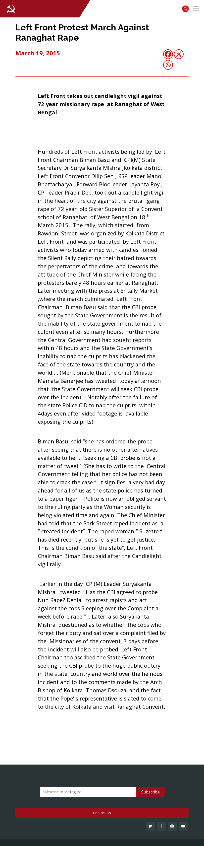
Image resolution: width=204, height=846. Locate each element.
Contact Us (102, 812)
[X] (179, 54)
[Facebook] (168, 54)
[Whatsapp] (168, 65)
